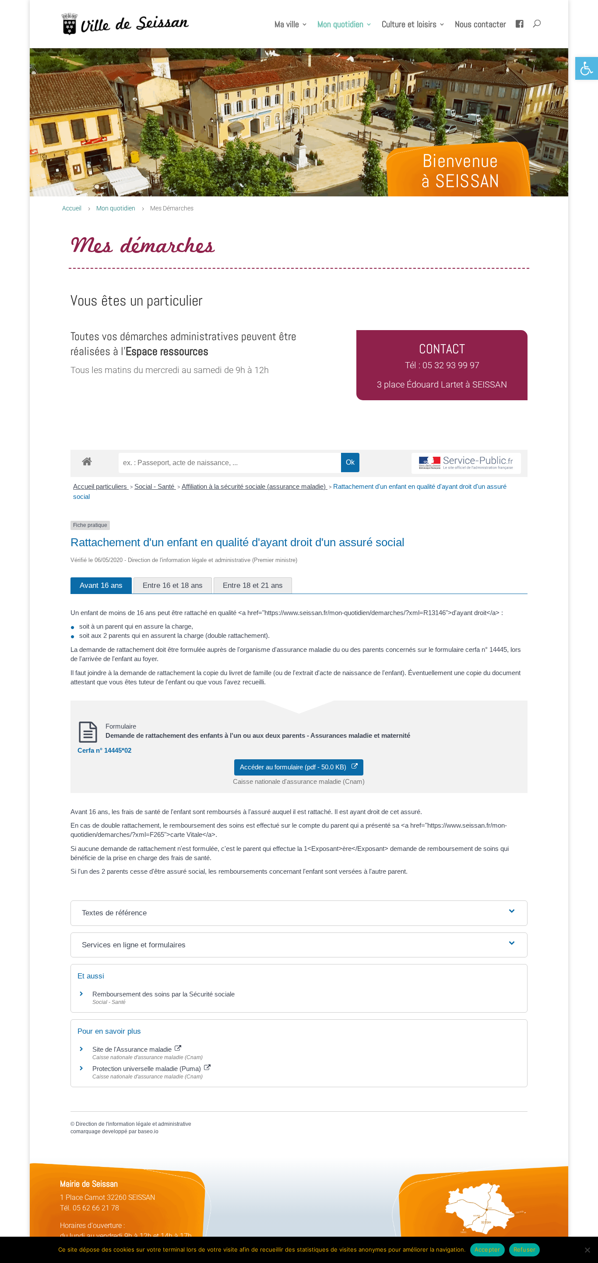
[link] (586, 68)
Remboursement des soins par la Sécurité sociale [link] (163, 994)
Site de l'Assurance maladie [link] (132, 1049)
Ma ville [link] (286, 25)
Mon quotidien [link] (340, 25)
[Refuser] (587, 1249)
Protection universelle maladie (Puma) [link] (147, 1068)
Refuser (525, 1249)
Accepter (487, 1249)
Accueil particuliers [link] (101, 486)
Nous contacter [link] (480, 25)
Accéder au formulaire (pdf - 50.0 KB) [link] (296, 767)
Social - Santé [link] (155, 486)
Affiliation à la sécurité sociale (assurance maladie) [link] (254, 486)
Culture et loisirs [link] (409, 25)
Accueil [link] (71, 208)
